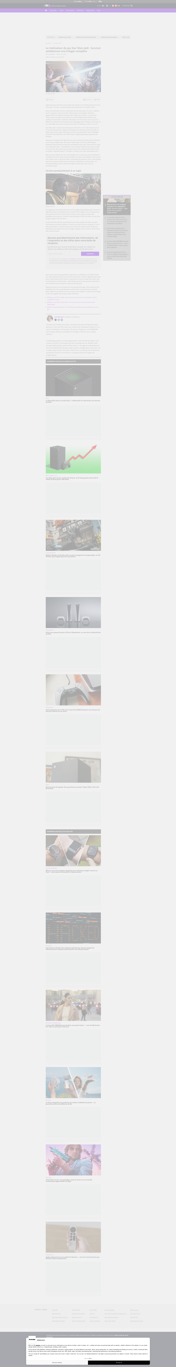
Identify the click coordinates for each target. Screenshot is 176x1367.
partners (38, 1345)
